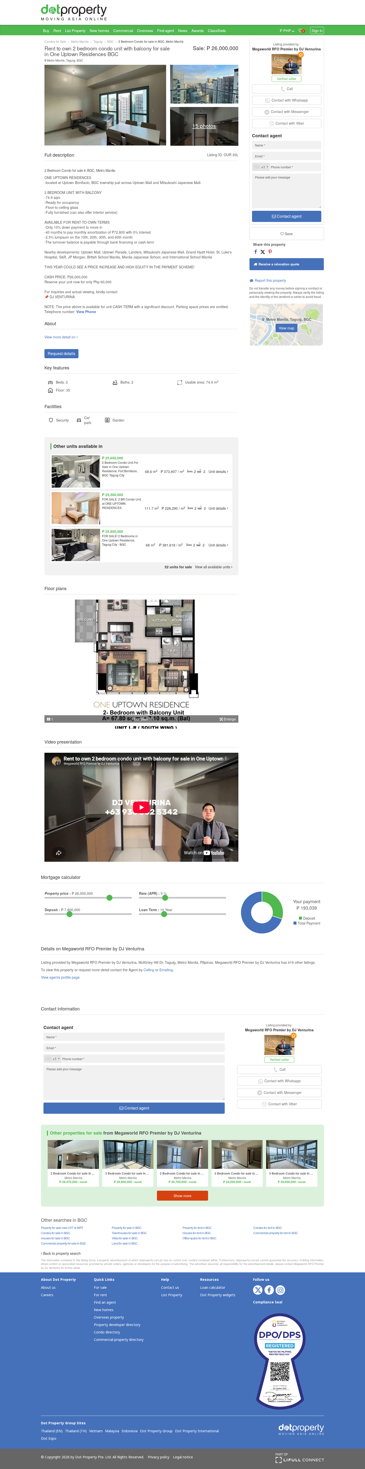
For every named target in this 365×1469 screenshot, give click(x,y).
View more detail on (60, 336)
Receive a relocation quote (278, 264)
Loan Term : (149, 909)
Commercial (123, 30)
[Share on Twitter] (262, 251)
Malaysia (112, 1431)
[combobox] (261, 167)
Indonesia (130, 1431)
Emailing (166, 969)
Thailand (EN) (52, 1431)
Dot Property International (197, 1431)
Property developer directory (117, 1324)
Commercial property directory (119, 1339)
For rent (100, 1295)
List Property (75, 30)
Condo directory (107, 1332)
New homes (99, 30)
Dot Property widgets (217, 1295)
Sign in (317, 30)
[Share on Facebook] (255, 251)
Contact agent (288, 216)
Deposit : (52, 909)
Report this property (270, 280)
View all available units (198, 566)
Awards (197, 30)
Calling (149, 969)
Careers (47, 1295)
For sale (100, 1287)
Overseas (145, 30)
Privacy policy (158, 1457)
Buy (46, 30)
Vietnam (96, 1431)
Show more (182, 1195)
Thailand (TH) (76, 1431)
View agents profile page (60, 977)
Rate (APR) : (149, 893)
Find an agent (105, 1302)
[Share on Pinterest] (270, 251)
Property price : (58, 893)
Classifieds (217, 30)
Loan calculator (212, 1287)
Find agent (165, 30)
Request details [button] (61, 353)
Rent (57, 30)
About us (48, 1287)
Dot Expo (48, 1438)
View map (286, 327)
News (182, 30)
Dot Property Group (156, 1431)
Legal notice (183, 1457)
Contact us (170, 1287)
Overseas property (109, 1317)
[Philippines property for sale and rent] (85, 12)
